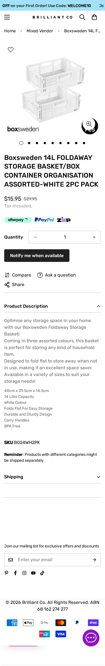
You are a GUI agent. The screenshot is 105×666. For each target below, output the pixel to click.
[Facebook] (15, 573)
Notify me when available (37, 255)
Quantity (13, 237)
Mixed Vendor (40, 30)
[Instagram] (24, 573)
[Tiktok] (42, 573)
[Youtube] (33, 573)
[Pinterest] (6, 573)
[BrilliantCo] (52, 17)
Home (10, 30)
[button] (94, 17)
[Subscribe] (94, 559)
